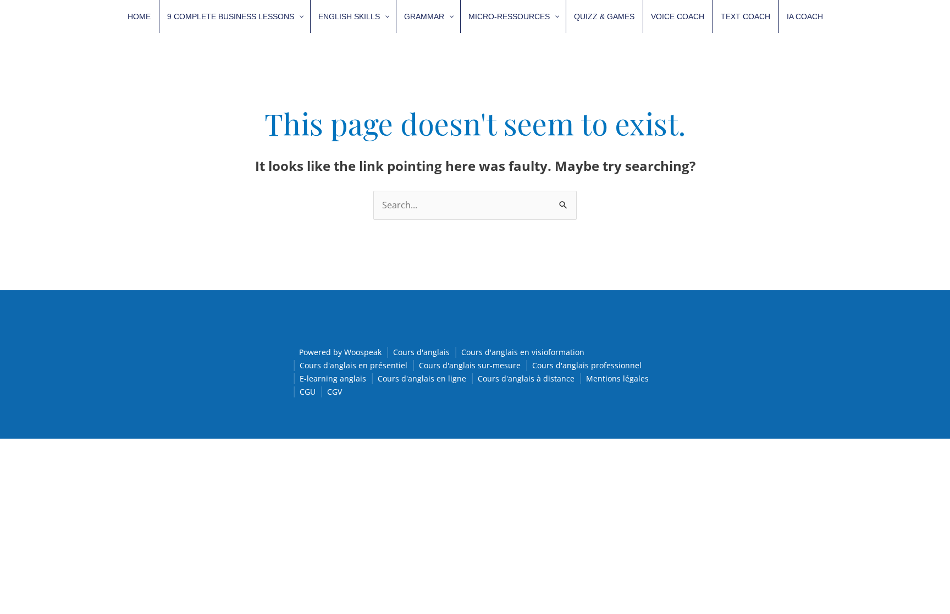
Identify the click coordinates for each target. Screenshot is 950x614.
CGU (308, 391)
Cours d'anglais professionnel (587, 365)
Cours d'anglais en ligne (422, 378)
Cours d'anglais (421, 352)
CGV (334, 391)
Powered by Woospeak (340, 352)
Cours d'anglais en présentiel (353, 365)
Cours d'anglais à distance (526, 378)
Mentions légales (617, 378)
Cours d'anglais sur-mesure (470, 365)
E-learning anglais (333, 378)
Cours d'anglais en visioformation (522, 352)
